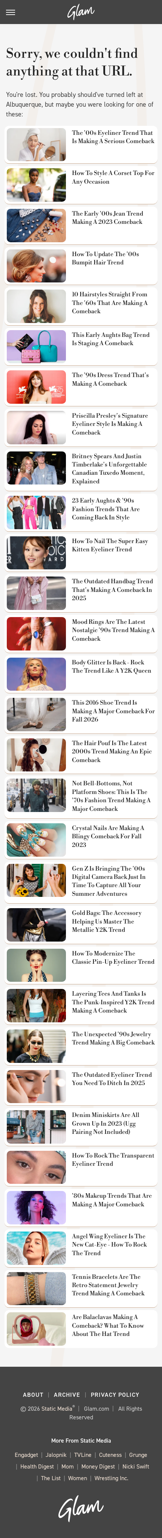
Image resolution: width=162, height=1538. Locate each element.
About (33, 1395)
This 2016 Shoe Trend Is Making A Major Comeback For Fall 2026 (113, 711)
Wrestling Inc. (111, 1478)
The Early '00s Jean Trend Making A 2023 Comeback (107, 218)
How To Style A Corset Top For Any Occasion (113, 177)
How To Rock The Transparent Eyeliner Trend (113, 1160)
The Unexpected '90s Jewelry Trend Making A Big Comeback (113, 1038)
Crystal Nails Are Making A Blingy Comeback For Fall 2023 (108, 836)
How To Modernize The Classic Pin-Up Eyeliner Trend (113, 958)
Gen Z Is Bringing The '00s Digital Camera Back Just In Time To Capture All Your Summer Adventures (109, 881)
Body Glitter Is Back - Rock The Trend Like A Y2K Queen (111, 667)
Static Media (56, 1409)
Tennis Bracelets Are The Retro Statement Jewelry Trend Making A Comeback (108, 1285)
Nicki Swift (135, 1466)
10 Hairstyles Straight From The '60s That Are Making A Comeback (110, 303)
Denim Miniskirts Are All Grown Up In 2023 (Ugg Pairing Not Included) (105, 1123)
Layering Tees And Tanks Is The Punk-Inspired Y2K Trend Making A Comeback (113, 1002)
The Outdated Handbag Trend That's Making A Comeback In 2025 (112, 590)
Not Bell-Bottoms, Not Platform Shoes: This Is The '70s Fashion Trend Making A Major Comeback (111, 796)
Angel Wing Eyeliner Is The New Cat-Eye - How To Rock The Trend (109, 1245)
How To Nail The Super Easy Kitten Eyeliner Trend (110, 545)
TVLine (83, 1455)
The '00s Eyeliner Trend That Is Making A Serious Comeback (113, 137)
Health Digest (37, 1466)
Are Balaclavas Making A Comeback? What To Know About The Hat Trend (108, 1325)
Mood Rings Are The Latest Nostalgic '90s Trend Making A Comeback (113, 630)
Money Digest (98, 1466)
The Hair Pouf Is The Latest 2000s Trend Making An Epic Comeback (112, 752)
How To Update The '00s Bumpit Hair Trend (105, 258)
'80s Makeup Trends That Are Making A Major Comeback (112, 1200)
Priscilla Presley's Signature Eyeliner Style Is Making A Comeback (110, 424)
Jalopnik (56, 1455)
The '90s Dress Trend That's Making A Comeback (110, 379)
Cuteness (110, 1455)
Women (77, 1478)
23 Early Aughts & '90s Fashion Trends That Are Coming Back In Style (106, 509)
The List (51, 1478)
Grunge (138, 1455)
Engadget (26, 1455)
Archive (67, 1395)
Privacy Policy (115, 1395)
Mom (67, 1466)
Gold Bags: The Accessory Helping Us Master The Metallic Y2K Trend (107, 921)
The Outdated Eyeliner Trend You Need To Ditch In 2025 (112, 1079)
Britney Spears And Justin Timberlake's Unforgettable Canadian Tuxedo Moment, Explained (109, 469)
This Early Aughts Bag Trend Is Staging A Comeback (111, 339)
